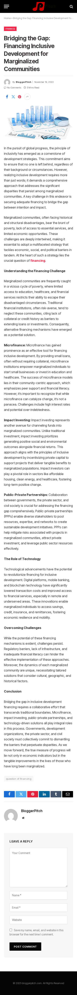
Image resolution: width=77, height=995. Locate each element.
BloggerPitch (23, 82)
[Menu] (6, 6)
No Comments (14, 87)
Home (7, 18)
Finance (10, 28)
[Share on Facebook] (7, 97)
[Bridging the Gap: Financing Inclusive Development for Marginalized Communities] (38, 122)
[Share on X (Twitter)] (13, 97)
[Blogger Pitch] (38, 6)
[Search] (71, 6)
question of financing (18, 778)
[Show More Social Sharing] (27, 97)
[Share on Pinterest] (20, 97)
